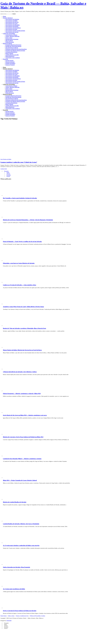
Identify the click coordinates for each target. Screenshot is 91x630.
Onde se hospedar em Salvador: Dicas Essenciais (16, 567)
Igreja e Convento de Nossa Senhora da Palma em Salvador (19, 610)
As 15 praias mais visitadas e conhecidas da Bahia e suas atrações (21, 545)
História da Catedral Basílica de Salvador (14, 502)
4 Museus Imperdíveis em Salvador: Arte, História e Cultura (20, 371)
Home (4, 16)
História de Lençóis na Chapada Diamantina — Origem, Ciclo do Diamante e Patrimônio (28, 220)
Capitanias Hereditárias (11, 52)
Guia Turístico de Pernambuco (13, 27)
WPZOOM (8, 620)
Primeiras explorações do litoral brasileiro (16, 49)
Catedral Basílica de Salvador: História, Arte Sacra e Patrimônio (21, 523)
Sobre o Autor (11, 615)
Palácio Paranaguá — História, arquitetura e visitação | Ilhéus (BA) (22, 393)
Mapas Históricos (9, 56)
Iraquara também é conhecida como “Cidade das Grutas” (18, 162)
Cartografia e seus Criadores (12, 57)
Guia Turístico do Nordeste (12, 19)
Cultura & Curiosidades (9, 33)
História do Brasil (7, 43)
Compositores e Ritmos (11, 34)
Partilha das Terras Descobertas (13, 46)
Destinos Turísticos (8, 17)
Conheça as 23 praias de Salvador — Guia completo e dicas (19, 285)
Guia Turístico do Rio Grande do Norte (15, 30)
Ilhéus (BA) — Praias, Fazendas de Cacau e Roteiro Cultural (20, 480)
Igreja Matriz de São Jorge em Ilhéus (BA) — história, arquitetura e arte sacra (25, 415)
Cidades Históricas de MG (12, 54)
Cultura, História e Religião (12, 36)
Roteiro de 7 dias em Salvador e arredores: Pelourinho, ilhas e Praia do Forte (24, 328)
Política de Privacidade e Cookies (37, 615)
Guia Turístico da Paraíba (11, 26)
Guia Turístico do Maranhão (12, 25)
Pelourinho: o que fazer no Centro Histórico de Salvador (19, 263)
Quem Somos (3, 615)
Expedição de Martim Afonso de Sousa (15, 50)
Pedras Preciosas (9, 42)
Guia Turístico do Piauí (11, 29)
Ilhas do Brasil (9, 40)
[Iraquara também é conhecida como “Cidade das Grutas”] (19, 158)
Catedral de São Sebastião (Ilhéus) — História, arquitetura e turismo (22, 458)
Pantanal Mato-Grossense (11, 39)
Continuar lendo (3, 168)
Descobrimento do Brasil (11, 47)
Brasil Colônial (9, 53)
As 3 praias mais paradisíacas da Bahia (14, 589)
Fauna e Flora (8, 37)
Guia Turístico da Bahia (11, 20)
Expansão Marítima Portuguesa (13, 44)
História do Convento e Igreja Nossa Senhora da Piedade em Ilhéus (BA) (23, 437)
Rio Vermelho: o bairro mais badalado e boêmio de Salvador (20, 198)
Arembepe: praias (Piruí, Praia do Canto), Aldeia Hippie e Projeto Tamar (23, 306)
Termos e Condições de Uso (22, 615)
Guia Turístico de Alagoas (12, 22)
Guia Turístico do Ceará (11, 23)
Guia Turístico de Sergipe (11, 32)
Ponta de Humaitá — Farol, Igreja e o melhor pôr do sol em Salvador (22, 241)
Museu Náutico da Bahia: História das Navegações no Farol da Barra (22, 350)
